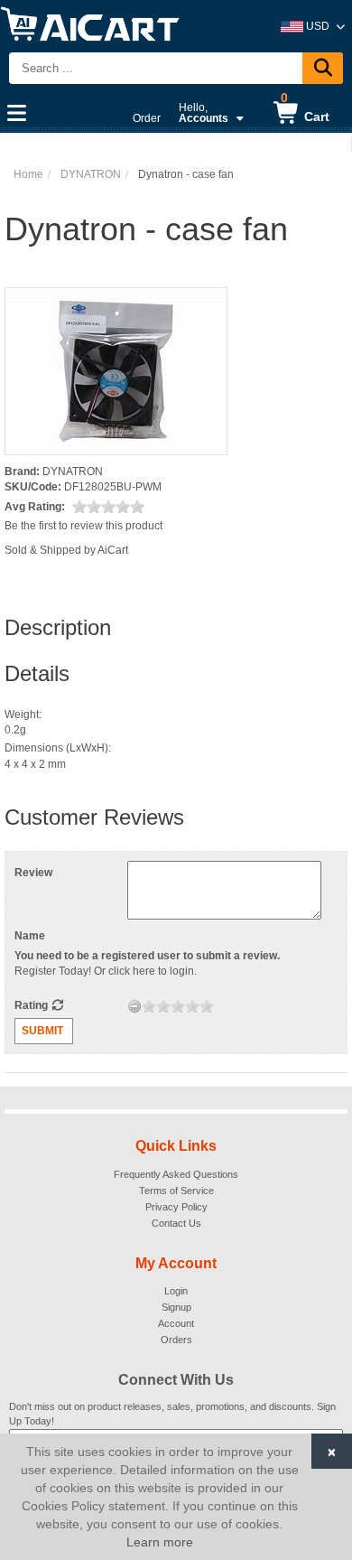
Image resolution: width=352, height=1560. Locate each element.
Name (29, 935)
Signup (176, 1307)
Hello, (203, 113)
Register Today (51, 971)
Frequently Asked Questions (176, 1174)
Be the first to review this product (83, 525)
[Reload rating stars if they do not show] (57, 1005)
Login (176, 1290)
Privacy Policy (176, 1206)
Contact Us (176, 1223)
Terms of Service (176, 1190)
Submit (42, 1030)
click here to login (151, 971)
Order (147, 118)
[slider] (108, 507)
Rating (32, 1005)
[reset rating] (134, 1006)
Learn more (159, 1542)
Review (33, 872)
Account (176, 1323)
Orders (176, 1339)
